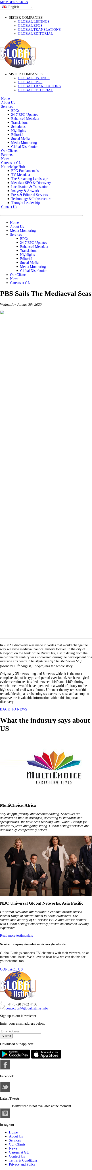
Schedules (18, 126)
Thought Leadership (25, 203)
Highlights (18, 130)
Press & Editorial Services (29, 195)
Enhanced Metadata (25, 118)
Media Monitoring (24, 142)
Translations (19, 122)
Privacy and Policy (22, 1164)
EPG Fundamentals (25, 171)
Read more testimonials (16, 935)
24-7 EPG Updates (24, 114)
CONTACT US (11, 969)
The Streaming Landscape (29, 179)
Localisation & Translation (29, 187)
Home (5, 98)
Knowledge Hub (13, 167)
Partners (7, 155)
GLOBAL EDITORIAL (35, 33)
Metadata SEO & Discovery (31, 183)
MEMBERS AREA (14, 2)
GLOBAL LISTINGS (34, 21)
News (5, 159)
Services (7, 106)
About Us (8, 102)
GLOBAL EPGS (30, 25)
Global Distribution (24, 147)
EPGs (15, 110)
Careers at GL (11, 163)
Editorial (17, 134)
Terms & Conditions (23, 1160)
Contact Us (9, 207)
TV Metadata (20, 175)
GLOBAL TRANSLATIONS (39, 29)
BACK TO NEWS (13, 709)
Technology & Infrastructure (31, 199)
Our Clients (9, 151)
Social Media (21, 138)
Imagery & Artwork (25, 191)
